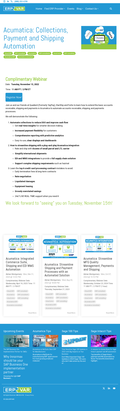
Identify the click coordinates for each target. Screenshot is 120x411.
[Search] (110, 9)
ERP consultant (20, 53)
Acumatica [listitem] (10, 295)
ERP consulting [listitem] (23, 298)
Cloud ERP (8, 53)
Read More (32, 313)
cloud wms (57, 53)
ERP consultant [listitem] (22, 291)
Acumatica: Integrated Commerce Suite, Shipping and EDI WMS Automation (20, 263)
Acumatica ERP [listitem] (12, 302)
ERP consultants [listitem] (23, 295)
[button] (104, 388)
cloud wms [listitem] (11, 298)
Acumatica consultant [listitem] (14, 305)
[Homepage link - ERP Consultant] (17, 391)
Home (39, 8)
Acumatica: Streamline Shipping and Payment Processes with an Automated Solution (59, 269)
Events (70, 8)
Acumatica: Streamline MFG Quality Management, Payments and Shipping (99, 263)
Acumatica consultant (25, 57)
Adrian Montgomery (14, 274)
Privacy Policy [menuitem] (29, 395)
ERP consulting (69, 53)
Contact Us (91, 8)
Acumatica (32, 53)
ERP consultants (44, 53)
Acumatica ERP (10, 57)
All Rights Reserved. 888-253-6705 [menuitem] (14, 395)
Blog (79, 8)
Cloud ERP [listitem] (10, 291)
